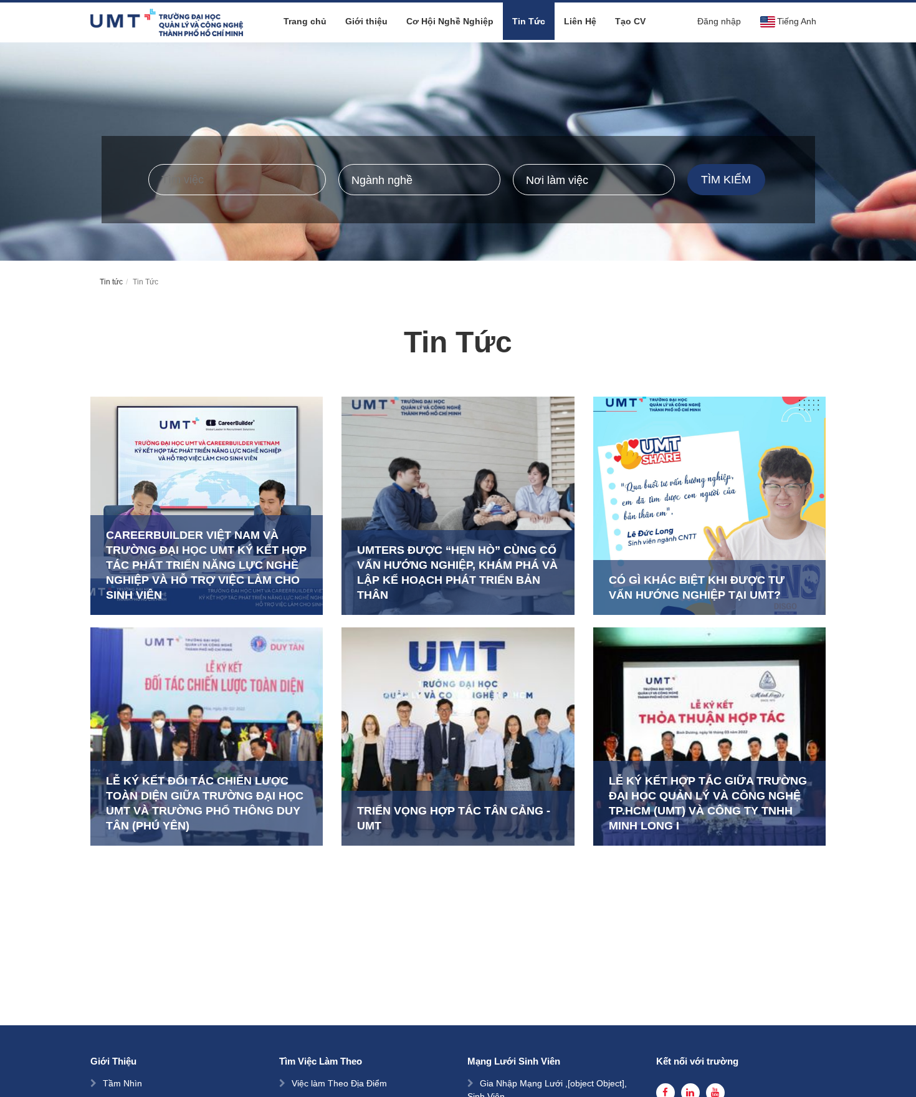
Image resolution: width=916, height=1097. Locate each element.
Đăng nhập (719, 21)
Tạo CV (630, 21)
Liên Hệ (580, 21)
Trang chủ (305, 21)
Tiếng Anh (796, 21)
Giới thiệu (366, 21)
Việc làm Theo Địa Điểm (339, 1083)
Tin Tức (528, 21)
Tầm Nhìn (122, 1083)
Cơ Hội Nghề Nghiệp (450, 21)
